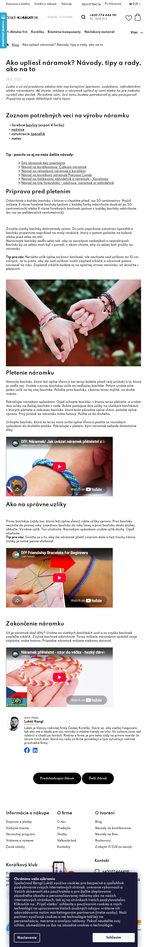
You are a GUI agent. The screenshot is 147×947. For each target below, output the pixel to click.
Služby (62, 834)
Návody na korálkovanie (113, 828)
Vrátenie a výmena (19, 840)
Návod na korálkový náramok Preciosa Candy (56, 175)
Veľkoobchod (66, 840)
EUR (136, 4)
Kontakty (63, 847)
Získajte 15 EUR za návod (113, 847)
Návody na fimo (106, 834)
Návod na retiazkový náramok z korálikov (53, 171)
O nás (61, 822)
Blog (98, 822)
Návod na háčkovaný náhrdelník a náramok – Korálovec (64, 179)
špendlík (38, 134)
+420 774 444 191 (103, 15)
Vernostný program (20, 834)
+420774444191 (115, 872)
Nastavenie (27, 938)
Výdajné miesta (17, 828)
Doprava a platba (18, 4)
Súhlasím (113, 937)
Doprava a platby (19, 822)
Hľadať (84, 17)
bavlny (32, 125)
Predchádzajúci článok (57, 778)
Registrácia (91, 4)
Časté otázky (15, 847)
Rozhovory (103, 840)
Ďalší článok (98, 778)
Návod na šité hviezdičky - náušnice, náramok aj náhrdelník (67, 183)
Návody (66, 4)
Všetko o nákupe (45, 4)
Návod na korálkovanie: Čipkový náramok (54, 167)
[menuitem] (17, 32)
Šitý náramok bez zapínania (43, 163)
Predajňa (64, 828)
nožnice (17, 129)
